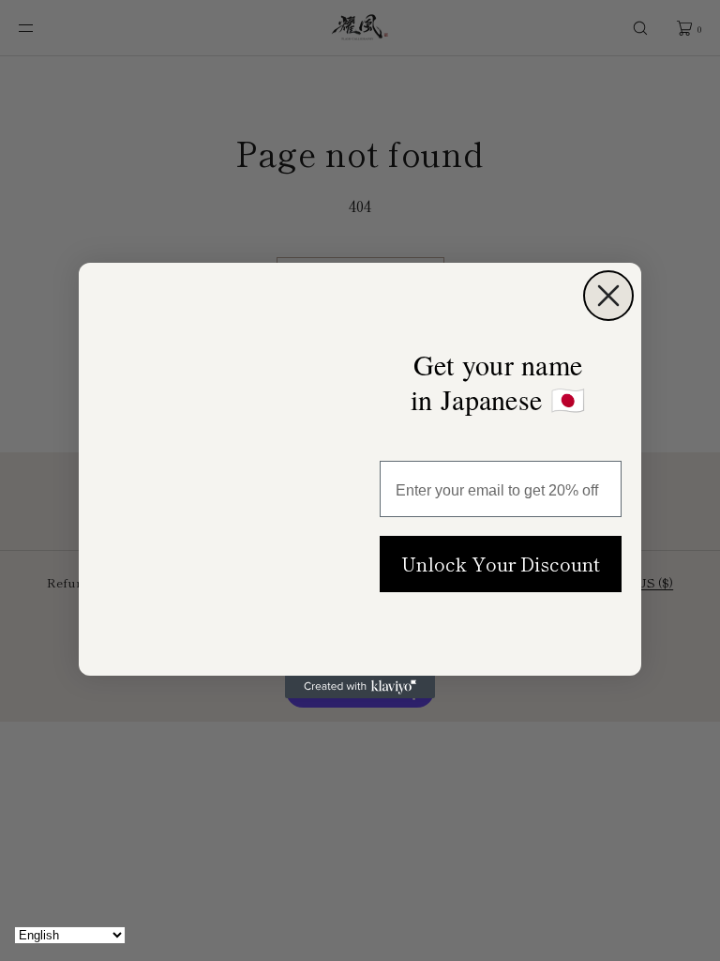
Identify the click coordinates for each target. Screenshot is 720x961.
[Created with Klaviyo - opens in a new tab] (360, 694)
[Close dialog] (608, 288)
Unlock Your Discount (500, 562)
